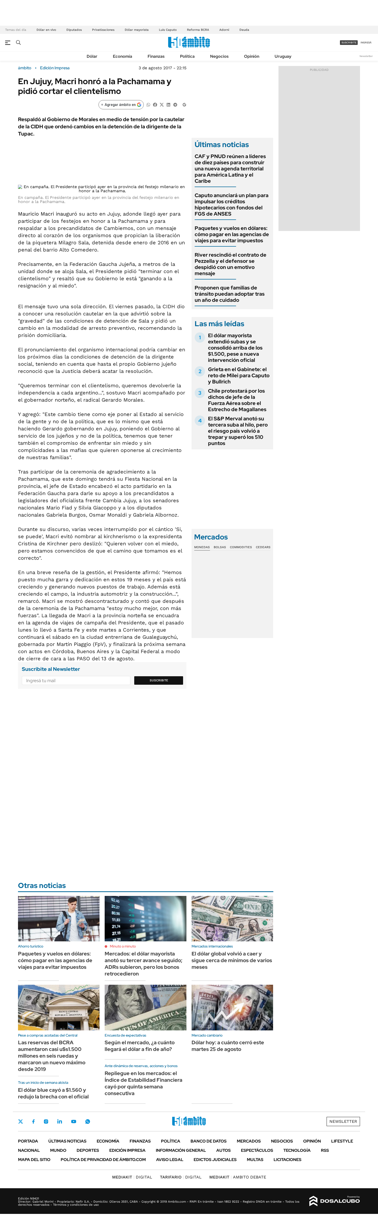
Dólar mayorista (137, 30)
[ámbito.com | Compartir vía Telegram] (175, 104)
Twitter (20, 1121)
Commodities (241, 547)
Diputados (74, 30)
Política (187, 56)
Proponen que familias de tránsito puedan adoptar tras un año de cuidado (230, 293)
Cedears (263, 547)
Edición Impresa (127, 1150)
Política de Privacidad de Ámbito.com (103, 1159)
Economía (122, 56)
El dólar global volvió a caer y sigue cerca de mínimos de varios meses (232, 960)
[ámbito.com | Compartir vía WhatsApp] (148, 104)
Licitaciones (287, 1159)
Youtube (73, 1122)
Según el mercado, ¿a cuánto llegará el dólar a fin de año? (140, 1045)
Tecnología (297, 1150)
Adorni (224, 30)
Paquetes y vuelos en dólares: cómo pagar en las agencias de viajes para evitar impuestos (232, 234)
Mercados (249, 1141)
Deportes (88, 1150)
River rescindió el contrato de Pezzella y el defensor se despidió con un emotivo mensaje (230, 264)
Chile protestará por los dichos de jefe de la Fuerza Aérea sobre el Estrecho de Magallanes (237, 400)
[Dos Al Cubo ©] (334, 1201)
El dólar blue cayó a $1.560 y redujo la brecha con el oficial (53, 1093)
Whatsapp (87, 1121)
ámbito (24, 68)
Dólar (92, 56)
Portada (28, 1141)
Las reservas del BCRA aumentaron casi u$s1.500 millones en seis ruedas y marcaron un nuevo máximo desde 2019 (51, 1055)
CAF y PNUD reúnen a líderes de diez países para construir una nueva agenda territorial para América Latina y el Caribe (230, 168)
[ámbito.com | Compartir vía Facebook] (155, 104)
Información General (181, 1150)
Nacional (29, 1150)
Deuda (244, 30)
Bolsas (220, 547)
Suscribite (159, 680)
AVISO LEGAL (169, 1159)
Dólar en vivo (46, 30)
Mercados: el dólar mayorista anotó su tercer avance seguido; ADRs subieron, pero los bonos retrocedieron (143, 963)
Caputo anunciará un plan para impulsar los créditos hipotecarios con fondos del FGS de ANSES (231, 204)
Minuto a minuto (123, 946)
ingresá (366, 42)
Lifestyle (342, 1141)
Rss (325, 1150)
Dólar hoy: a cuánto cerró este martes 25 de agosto (228, 1045)
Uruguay (283, 56)
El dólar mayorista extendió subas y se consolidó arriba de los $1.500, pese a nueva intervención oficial (235, 347)
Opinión (251, 56)
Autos (223, 1150)
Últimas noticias (67, 1141)
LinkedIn (59, 1121)
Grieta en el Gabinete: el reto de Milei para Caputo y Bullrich (238, 375)
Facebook (33, 1121)
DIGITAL (132, 1177)
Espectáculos (257, 1150)
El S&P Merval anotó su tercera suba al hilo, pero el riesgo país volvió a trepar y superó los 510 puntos (238, 431)
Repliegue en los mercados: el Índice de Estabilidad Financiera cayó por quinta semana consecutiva (143, 1083)
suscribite (348, 42)
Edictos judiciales (215, 1159)
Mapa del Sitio (34, 1159)
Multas (255, 1159)
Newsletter (366, 56)
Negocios (219, 56)
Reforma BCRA (198, 30)
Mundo (58, 1150)
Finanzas (156, 56)
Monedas (202, 547)
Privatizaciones (103, 30)
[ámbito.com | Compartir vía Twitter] (162, 104)
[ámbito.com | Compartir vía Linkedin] (168, 104)
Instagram (46, 1121)
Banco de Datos (209, 1141)
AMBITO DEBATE (237, 1177)
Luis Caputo (168, 30)
